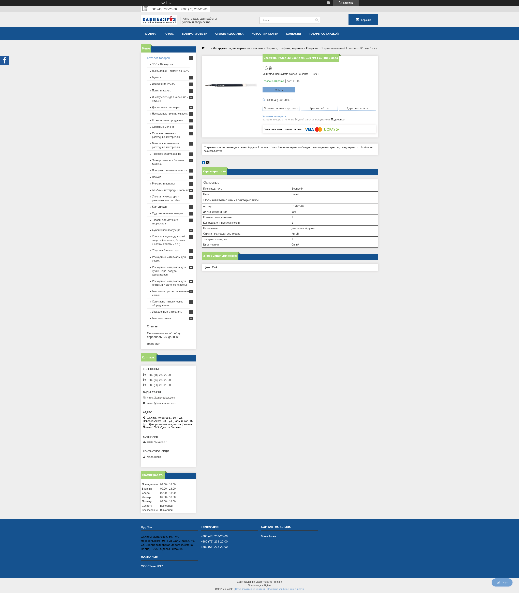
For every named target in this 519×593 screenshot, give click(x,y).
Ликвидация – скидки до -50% (170, 70)
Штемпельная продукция (167, 120)
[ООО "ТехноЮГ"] (159, 20)
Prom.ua (277, 581)
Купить (279, 89)
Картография (160, 206)
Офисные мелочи (163, 126)
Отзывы (152, 326)
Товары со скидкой (324, 33)
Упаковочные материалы (167, 311)
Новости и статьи (265, 33)
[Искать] (316, 20)
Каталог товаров (158, 58)
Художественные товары (167, 213)
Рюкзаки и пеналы (163, 183)
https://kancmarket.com (161, 397)
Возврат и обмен (194, 33)
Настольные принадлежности (170, 113)
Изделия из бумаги (163, 83)
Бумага (156, 77)
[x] (207, 163)
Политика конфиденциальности (285, 589)
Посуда (156, 176)
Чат (505, 582)
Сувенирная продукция (166, 230)
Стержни (312, 48)
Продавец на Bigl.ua (259, 585)
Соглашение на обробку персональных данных (164, 335)
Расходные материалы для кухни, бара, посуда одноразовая (169, 271)
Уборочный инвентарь (165, 250)
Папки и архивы (161, 90)
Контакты (293, 33)
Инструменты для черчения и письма (238, 48)
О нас (169, 33)
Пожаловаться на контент (250, 589)
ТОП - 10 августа (162, 64)
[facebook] (203, 163)
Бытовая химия (161, 318)
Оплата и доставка (229, 33)
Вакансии (153, 343)
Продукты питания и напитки (169, 170)
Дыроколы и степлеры (165, 107)
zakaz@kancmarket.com (161, 403)
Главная (151, 33)
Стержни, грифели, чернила (284, 48)
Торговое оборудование (166, 153)
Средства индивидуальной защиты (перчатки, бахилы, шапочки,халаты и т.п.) (169, 240)
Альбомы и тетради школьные (170, 190)
